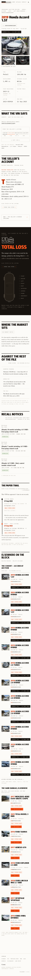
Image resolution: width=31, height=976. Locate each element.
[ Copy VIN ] (15, 140)
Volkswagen (10, 961)
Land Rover (18, 961)
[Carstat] (6, 2)
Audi (24, 958)
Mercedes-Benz (15, 958)
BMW (21, 958)
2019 (9, 11)
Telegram (22, 971)
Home (13, 2)
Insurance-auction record (11, 9)
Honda (24, 9)
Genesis (4, 961)
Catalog (18, 2)
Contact (24, 2)
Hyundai (4, 958)
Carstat (4, 964)
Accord (4, 11)
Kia (8, 958)
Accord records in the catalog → (13, 779)
